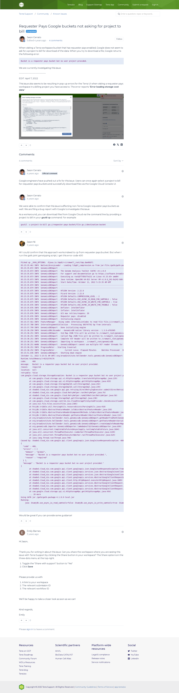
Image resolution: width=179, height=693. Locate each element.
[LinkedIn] (122, 145)
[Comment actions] (123, 171)
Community (123, 5)
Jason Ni (31, 242)
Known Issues (60, 14)
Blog (80, 5)
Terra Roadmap (26, 655)
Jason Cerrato (34, 37)
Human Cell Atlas (63, 658)
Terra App (110, 5)
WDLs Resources (27, 662)
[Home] (21, 4)
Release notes (98, 658)
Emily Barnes (33, 531)
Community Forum (28, 658)
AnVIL (58, 651)
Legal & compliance (101, 654)
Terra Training (25, 666)
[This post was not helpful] (26, 145)
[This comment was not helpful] (26, 232)
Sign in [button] (155, 5)
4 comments (55, 40)
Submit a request (140, 5)
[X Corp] (118, 145)
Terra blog (23, 670)
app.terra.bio (120, 687)
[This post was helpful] (21, 145)
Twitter (133, 651)
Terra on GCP (25, 651)
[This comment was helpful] (21, 232)
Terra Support (26, 14)
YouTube (134, 655)
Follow (119, 39)
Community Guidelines (85, 687)
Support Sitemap (94, 5)
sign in (29, 629)
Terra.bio (71, 5)
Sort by (117, 161)
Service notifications (101, 662)
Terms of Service (105, 687)
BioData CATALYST (64, 655)
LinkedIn (134, 658)
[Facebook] (114, 145)
